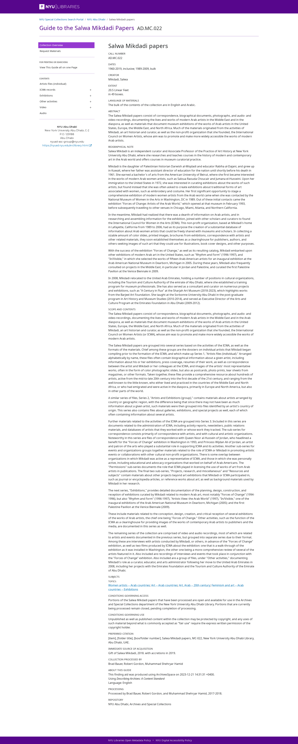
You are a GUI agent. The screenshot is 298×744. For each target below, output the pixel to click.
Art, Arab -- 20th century (194, 585)
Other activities (48, 101)
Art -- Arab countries (164, 585)
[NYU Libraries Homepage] (149, 6)
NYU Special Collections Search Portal (61, 19)
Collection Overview (51, 45)
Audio (43, 113)
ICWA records (47, 89)
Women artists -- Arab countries (129, 585)
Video (43, 107)
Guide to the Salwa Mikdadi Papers (100, 28)
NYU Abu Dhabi (96, 19)
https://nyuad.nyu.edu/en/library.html (65, 145)
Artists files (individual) (53, 83)
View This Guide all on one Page (58, 67)
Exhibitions (46, 95)
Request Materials (50, 51)
